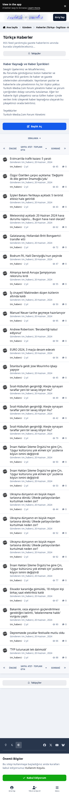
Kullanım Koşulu (35, 768)
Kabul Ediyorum (36, 777)
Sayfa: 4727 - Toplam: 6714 (32, 148)
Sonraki (55, 148)
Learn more (7, 6)
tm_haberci (27, 162)
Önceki (12, 148)
